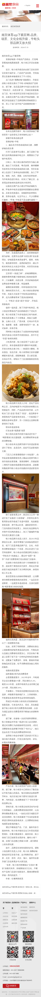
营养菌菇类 (23, 910)
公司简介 (5, 913)
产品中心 (23, 902)
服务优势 (14, 923)
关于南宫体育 (7, 905)
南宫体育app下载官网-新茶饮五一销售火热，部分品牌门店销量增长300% (21, 887)
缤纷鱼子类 (23, 921)
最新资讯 (5, 26)
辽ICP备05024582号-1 (14, 994)
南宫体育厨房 (15, 26)
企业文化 (5, 916)
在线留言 (12, 986)
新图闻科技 (31, 994)
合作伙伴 (5, 926)
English (28, 5)
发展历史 (5, 920)
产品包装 (23, 928)
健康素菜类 (23, 917)
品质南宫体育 (16, 905)
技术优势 (14, 916)
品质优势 (14, 920)
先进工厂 (14, 913)
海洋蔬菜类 (23, 907)
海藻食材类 (23, 924)
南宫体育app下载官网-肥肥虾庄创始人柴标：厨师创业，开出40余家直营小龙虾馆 (19, 893)
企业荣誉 (5, 923)
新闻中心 (32, 902)
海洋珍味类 (23, 914)
